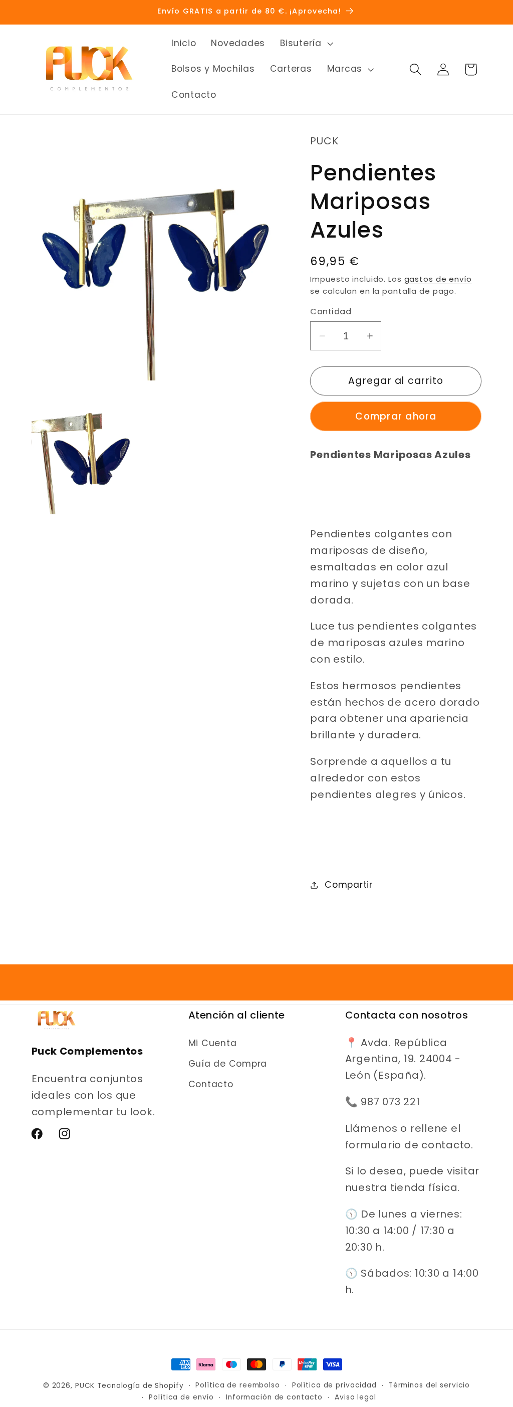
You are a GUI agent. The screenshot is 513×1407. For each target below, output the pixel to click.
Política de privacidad (334, 1385)
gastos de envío (438, 279)
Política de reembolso (237, 1385)
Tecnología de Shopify (140, 1385)
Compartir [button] (349, 885)
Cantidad (330, 311)
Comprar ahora (395, 416)
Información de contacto (274, 1397)
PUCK (85, 1385)
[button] (306, 44)
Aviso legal (355, 1397)
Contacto (210, 1084)
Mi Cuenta (212, 1043)
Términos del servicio (429, 1385)
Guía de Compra (228, 1064)
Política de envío (181, 1397)
